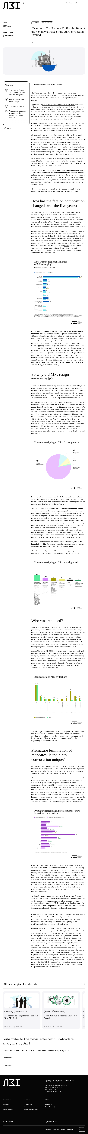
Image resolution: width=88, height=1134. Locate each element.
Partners (26, 1107)
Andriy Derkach (57, 421)
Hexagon (82, 1131)
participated (70, 236)
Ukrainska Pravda (54, 85)
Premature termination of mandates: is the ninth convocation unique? (17, 114)
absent (64, 241)
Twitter (63, 1129)
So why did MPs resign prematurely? (18, 100)
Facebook (56, 1129)
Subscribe (7, 1066)
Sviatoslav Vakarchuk (51, 424)
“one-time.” (68, 119)
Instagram (48, 1129)
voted (55, 355)
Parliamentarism (47, 23)
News (4, 1107)
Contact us (48, 1104)
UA (76, 3)
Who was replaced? (16, 106)
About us (69, 3)
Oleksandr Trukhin (71, 412)
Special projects (8, 1109)
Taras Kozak (71, 419)
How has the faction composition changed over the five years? (17, 92)
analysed (57, 147)
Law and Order (59, 1011)
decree (69, 875)
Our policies (49, 1107)
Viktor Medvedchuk (60, 419)
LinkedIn (70, 1129)
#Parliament (35, 43)
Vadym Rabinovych (73, 421)
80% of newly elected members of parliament (58, 105)
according (55, 180)
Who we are (28, 1104)
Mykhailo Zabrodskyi (61, 551)
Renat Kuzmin (46, 421)
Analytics (36, 23)
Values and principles (31, 1109)
